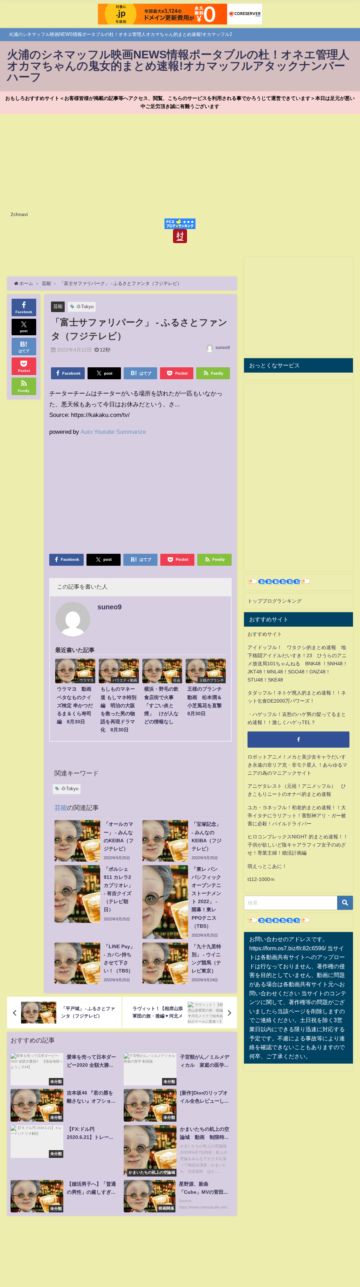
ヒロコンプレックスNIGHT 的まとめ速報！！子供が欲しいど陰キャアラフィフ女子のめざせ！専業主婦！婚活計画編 (298, 844)
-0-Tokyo (85, 306)
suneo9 (223, 347)
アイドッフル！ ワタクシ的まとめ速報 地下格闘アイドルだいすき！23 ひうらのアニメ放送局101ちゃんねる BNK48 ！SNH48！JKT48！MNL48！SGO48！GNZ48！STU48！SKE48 (298, 663)
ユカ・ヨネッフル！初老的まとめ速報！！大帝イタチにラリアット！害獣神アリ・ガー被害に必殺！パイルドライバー (297, 815)
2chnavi (19, 214)
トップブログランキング (275, 600)
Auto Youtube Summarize (113, 432)
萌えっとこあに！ (267, 866)
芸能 (58, 306)
